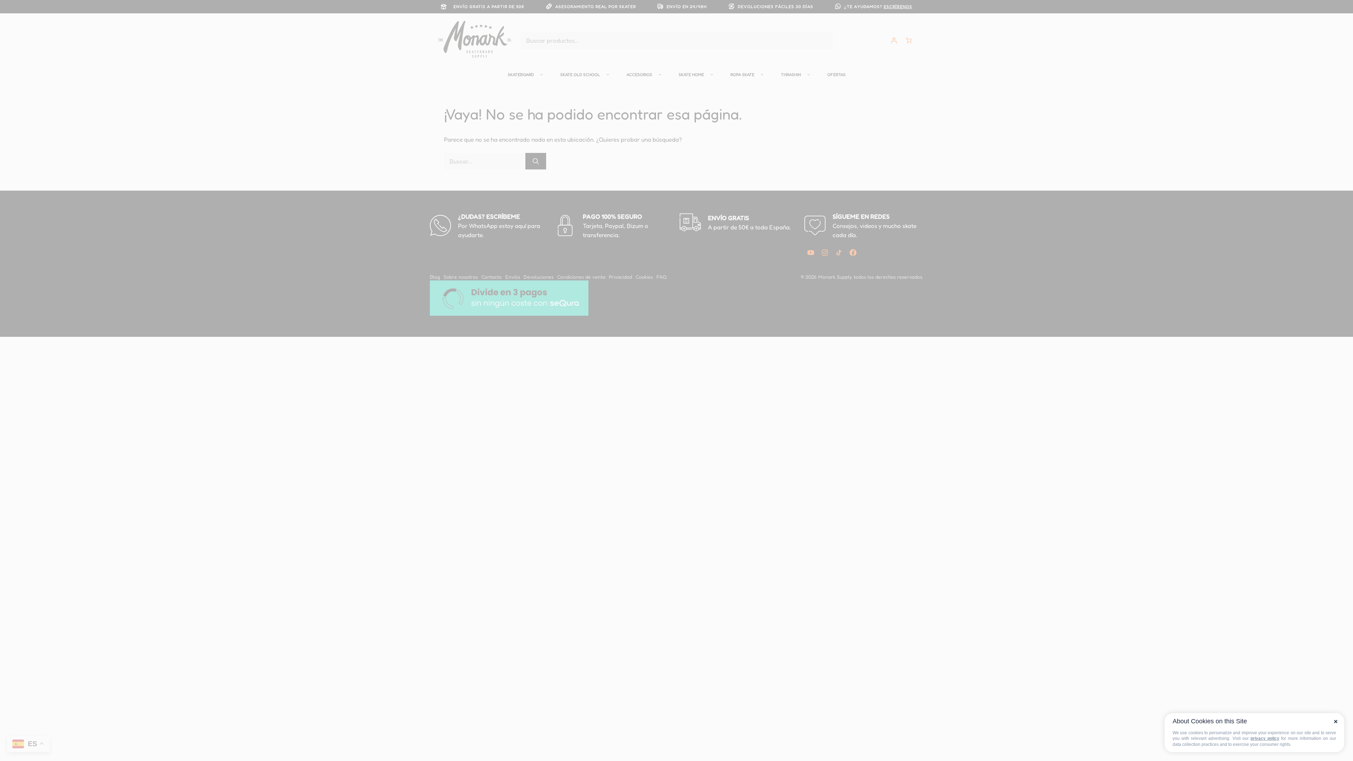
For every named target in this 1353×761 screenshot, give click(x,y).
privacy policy (1264, 738)
